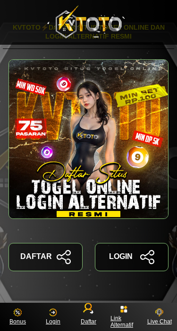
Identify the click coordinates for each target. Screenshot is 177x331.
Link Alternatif (121, 321)
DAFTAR (36, 256)
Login (53, 321)
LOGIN (121, 256)
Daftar (88, 321)
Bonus (17, 321)
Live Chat (159, 321)
